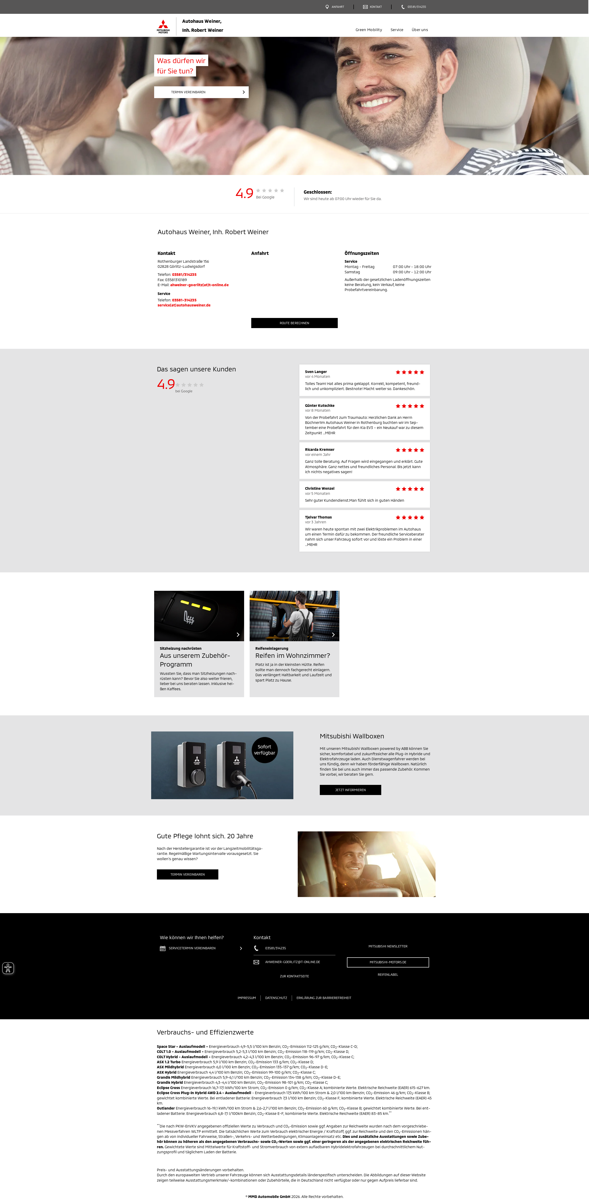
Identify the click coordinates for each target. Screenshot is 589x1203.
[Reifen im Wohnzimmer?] (295, 616)
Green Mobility (369, 29)
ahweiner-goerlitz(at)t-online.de (199, 285)
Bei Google (265, 197)
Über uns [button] (420, 29)
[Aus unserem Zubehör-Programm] (199, 616)
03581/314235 (184, 274)
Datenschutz (276, 998)
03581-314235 (184, 300)
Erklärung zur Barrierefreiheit (324, 998)
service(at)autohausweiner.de (184, 305)
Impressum (247, 998)
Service (397, 29)
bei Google (184, 391)
